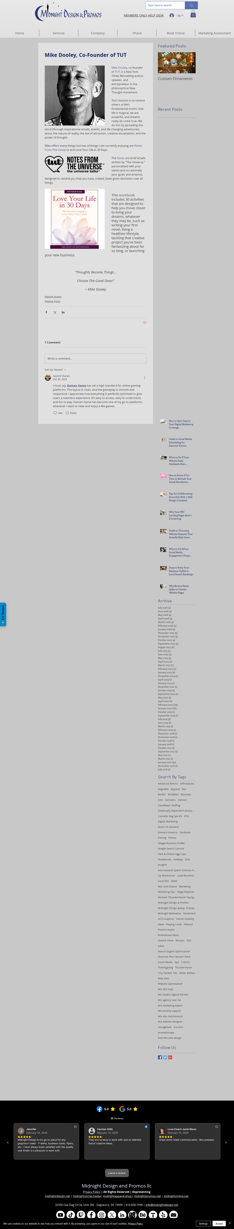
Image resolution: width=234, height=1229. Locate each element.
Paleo (161, 924)
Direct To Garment (168, 827)
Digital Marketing (168, 821)
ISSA (187, 859)
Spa (177, 962)
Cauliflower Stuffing (169, 805)
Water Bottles (187, 973)
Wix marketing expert (170, 1005)
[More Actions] (144, 378)
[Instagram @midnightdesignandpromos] (101, 1215)
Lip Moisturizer (166, 875)
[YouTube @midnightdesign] (60, 1215)
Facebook (185, 832)
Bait (184, 789)
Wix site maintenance (170, 1016)
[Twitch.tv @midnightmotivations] (81, 1215)
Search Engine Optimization (174, 951)
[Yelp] (163, 1215)
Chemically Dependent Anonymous (177, 810)
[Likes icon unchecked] (55, 413)
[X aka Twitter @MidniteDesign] (112, 1215)
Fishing (162, 837)
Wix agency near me (169, 1000)
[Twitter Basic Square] (165, 1057)
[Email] (173, 1215)
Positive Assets (53, 296)
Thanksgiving (165, 967)
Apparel (175, 789)
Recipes (180, 940)
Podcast (188, 924)
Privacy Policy (91, 1192)
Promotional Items (168, 935)
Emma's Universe (168, 832)
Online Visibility (185, 918)
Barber (162, 794)
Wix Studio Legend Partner (173, 994)
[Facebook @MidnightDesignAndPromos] (91, 1215)
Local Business (185, 875)
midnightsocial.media (87, 1196)
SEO (189, 940)
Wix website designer (170, 1021)
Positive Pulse (52, 301)
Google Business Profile (171, 843)
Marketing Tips (166, 891)
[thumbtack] (153, 1215)
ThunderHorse (183, 967)
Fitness (172, 837)
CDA (160, 799)
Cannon (182, 799)
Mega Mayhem (185, 891)
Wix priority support (169, 1010)
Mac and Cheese (167, 886)
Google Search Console (171, 848)
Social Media (165, 962)
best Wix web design (170, 1037)
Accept (219, 1223)
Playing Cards (174, 924)
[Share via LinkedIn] (63, 312)
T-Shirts (185, 962)
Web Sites (163, 978)
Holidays (178, 859)
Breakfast (173, 794)
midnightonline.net (176, 1196)
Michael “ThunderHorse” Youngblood (177, 897)
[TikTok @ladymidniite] (70, 1215)
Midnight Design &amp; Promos (176, 908)
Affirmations (187, 783)
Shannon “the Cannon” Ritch (174, 956)
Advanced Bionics (168, 783)
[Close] (230, 1223)
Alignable (163, 789)
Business (186, 794)
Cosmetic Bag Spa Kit (170, 816)
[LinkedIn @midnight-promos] (122, 1215)
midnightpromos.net (147, 1196)
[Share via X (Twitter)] (54, 312)
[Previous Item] (163, 62)
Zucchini (178, 1027)
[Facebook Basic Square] (160, 1057)
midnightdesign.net (57, 1196)
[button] (193, 13)
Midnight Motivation (169, 913)
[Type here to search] (191, 5)
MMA (174, 881)
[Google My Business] (132, 1215)
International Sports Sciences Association (177, 870)
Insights (162, 864)
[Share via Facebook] (46, 312)
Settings (203, 1223)
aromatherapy (166, 1032)
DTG (186, 816)
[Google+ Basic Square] (170, 1057)
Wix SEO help (165, 989)
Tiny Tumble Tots (167, 973)
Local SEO (163, 881)
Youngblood (164, 1027)
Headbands (164, 859)
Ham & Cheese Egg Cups (172, 854)
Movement (189, 913)
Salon (161, 946)
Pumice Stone (166, 940)
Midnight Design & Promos (173, 902)
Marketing (185, 886)
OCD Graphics (166, 918)
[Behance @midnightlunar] (142, 1215)
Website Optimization (170, 983)
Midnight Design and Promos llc (117, 1186)
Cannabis (170, 799)
